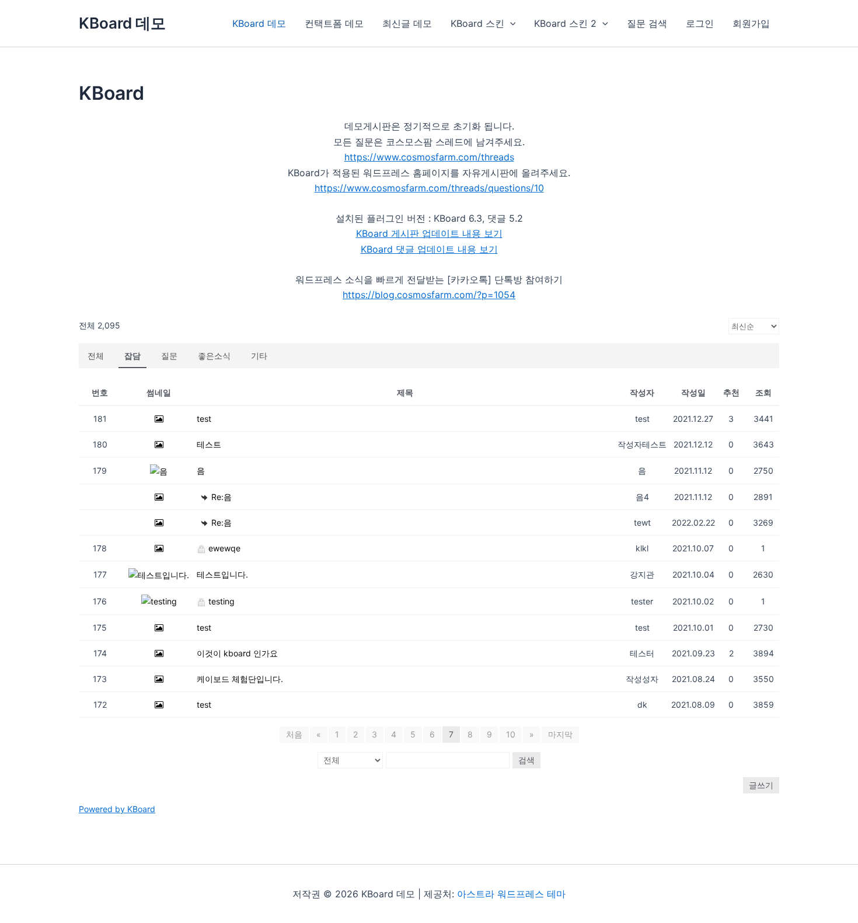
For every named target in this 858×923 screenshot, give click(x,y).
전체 (96, 356)
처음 (294, 734)
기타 (259, 356)
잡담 (132, 356)
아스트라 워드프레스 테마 (511, 894)
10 (510, 734)
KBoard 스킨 (477, 23)
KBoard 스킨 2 (565, 23)
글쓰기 (761, 785)
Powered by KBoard (117, 809)
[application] (510, 23)
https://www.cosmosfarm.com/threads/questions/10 (429, 188)
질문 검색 (647, 23)
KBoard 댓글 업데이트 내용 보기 (429, 249)
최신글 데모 (407, 23)
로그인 (700, 23)
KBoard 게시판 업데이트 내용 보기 (429, 233)
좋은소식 (214, 356)
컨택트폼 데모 (334, 23)
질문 (169, 356)
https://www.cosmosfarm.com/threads (429, 157)
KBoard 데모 (122, 23)
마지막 (560, 734)
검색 (526, 760)
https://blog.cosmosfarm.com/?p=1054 (429, 294)
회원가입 (751, 23)
